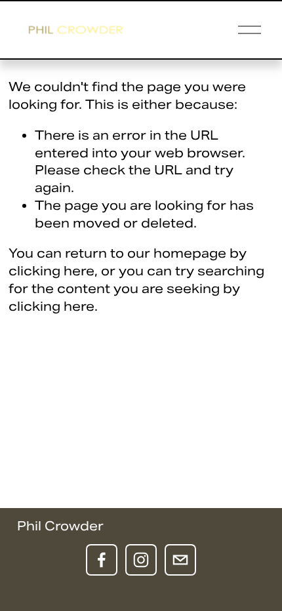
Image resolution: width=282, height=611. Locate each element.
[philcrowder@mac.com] (180, 560)
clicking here (51, 271)
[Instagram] (141, 560)
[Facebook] (101, 560)
